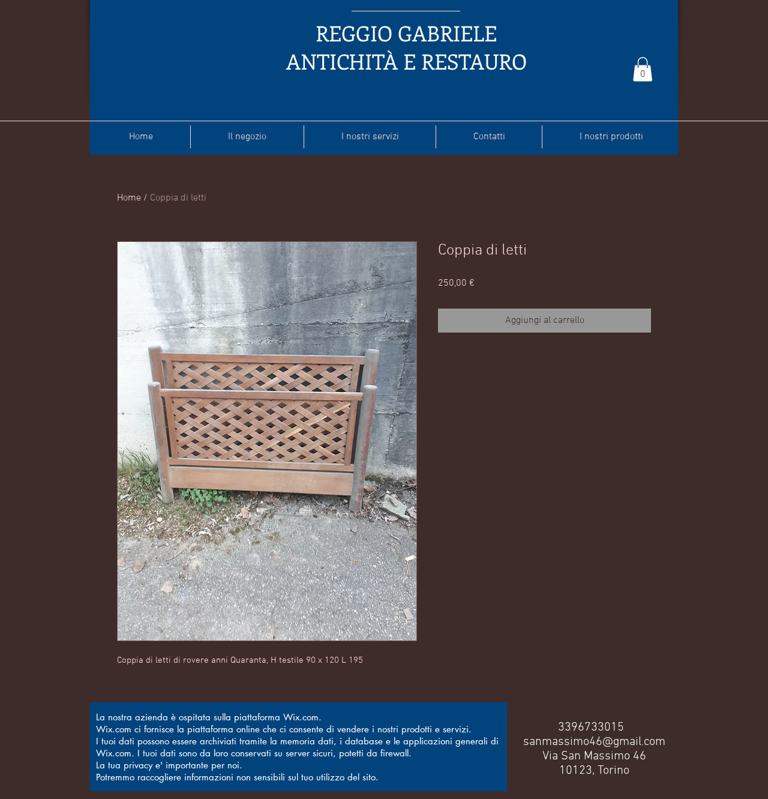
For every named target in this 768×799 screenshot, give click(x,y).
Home (129, 198)
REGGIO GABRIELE (406, 33)
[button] (642, 69)
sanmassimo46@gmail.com (594, 742)
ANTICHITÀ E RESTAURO (406, 61)
